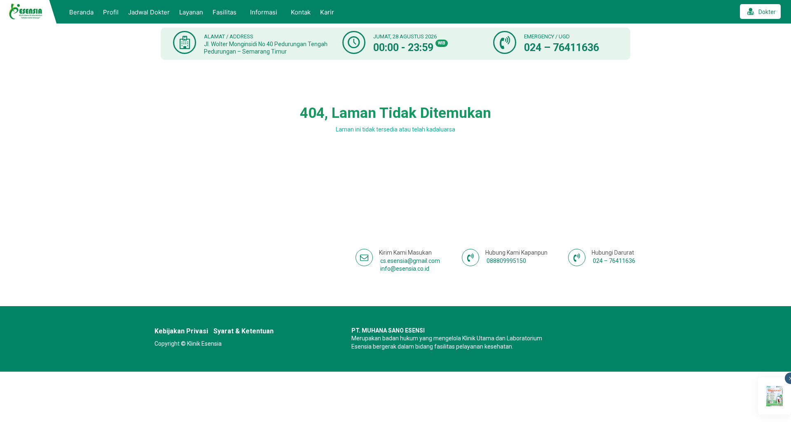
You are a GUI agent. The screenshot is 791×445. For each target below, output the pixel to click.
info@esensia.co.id (404, 268)
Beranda (81, 12)
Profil (111, 12)
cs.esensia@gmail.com (410, 261)
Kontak (301, 12)
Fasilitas (224, 12)
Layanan (191, 12)
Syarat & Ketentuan (243, 331)
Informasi (263, 12)
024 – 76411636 (561, 48)
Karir (327, 12)
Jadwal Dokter (149, 12)
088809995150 (506, 261)
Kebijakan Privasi (181, 331)
